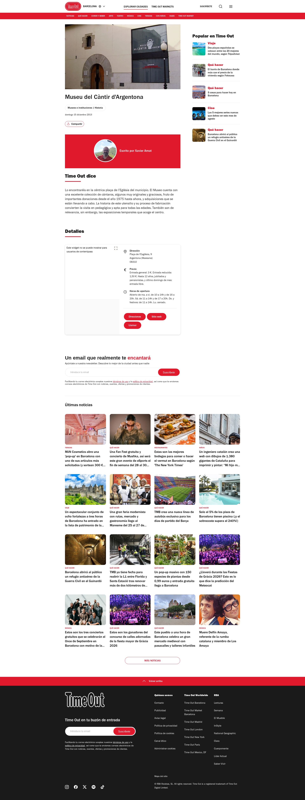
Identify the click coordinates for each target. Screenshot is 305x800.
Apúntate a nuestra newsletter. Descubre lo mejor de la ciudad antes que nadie (107, 364)
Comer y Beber (98, 16)
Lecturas (218, 703)
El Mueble (219, 718)
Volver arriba (156, 681)
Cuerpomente (221, 749)
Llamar (132, 325)
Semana (218, 711)
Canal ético (160, 741)
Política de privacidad (165, 726)
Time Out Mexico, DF (195, 752)
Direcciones (135, 317)
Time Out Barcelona (194, 703)
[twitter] (85, 787)
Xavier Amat (143, 151)
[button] (115, 248)
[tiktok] (102, 787)
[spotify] (93, 787)
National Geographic (225, 733)
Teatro (120, 16)
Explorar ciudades (136, 7)
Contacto (159, 703)
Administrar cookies (164, 749)
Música (130, 16)
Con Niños (161, 16)
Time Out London (193, 730)
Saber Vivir (219, 764)
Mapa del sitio (160, 777)
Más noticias (152, 661)
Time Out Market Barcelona (193, 713)
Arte (111, 16)
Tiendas (148, 16)
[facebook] (76, 787)
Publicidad (160, 711)
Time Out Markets (163, 7)
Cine (139, 16)
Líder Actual (220, 756)
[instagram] (67, 787)
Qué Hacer (83, 16)
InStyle (217, 726)
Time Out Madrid (193, 722)
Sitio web (157, 317)
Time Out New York (194, 737)
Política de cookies (164, 733)
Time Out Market (186, 16)
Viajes (172, 16)
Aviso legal (160, 718)
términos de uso (120, 382)
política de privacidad (143, 382)
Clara (216, 741)
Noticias (70, 16)
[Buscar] (221, 6)
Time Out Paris (192, 745)
